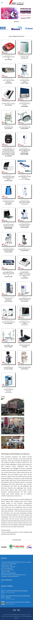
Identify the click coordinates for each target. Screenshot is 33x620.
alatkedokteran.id (16, 614)
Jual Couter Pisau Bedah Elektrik (8, 81)
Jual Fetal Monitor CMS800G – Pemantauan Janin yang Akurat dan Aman (25, 274)
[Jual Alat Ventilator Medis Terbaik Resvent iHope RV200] (8, 166)
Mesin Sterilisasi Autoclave (8, 322)
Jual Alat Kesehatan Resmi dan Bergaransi (17, 590)
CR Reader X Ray (25, 56)
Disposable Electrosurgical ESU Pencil (24, 177)
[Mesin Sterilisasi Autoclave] (8, 312)
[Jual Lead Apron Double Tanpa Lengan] (8, 191)
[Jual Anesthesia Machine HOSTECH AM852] (24, 215)
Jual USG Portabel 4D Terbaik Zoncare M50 (8, 225)
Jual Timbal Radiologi (24, 345)
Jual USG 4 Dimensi (8, 367)
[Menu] (2, 2)
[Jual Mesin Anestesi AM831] (24, 70)
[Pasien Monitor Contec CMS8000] (24, 312)
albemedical (13, 464)
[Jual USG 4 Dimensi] (8, 357)
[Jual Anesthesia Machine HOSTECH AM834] (8, 239)
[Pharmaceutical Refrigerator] (8, 288)
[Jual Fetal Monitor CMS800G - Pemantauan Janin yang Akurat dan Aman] (24, 262)
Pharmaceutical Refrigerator (8, 299)
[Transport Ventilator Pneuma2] (8, 379)
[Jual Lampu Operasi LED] (24, 117)
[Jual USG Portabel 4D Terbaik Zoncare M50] (8, 215)
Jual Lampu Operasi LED (24, 127)
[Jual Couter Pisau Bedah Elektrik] (8, 70)
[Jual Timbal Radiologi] (24, 335)
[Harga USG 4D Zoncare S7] (24, 239)
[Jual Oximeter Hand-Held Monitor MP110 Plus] (24, 288)
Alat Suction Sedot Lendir (25, 367)
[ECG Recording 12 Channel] (8, 94)
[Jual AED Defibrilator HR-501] (8, 47)
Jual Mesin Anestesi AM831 (24, 81)
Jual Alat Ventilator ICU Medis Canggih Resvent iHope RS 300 (24, 150)
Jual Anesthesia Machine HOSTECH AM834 (8, 249)
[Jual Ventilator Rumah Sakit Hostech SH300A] (24, 191)
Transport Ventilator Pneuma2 (8, 390)
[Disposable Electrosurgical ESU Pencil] (24, 166)
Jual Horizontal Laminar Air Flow (24, 104)
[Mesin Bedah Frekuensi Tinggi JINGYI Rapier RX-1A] (8, 262)
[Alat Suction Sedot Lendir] (24, 357)
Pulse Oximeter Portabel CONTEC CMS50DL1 (18, 602)
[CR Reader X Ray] (24, 47)
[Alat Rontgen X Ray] (8, 335)
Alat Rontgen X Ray (8, 345)
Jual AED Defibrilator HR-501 (8, 57)
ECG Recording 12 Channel (8, 103)
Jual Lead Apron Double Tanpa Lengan (8, 202)
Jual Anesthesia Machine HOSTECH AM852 (24, 225)
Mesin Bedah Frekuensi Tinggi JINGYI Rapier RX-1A (8, 274)
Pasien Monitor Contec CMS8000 (24, 322)
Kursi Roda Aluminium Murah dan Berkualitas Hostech (18, 596)
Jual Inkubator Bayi (8, 127)
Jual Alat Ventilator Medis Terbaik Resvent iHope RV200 (8, 178)
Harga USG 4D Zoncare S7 (24, 249)
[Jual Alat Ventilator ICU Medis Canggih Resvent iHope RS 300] (24, 139)
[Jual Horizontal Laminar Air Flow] (24, 94)
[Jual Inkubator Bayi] (8, 117)
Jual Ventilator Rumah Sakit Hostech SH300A (24, 202)
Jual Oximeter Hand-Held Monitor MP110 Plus (24, 299)
